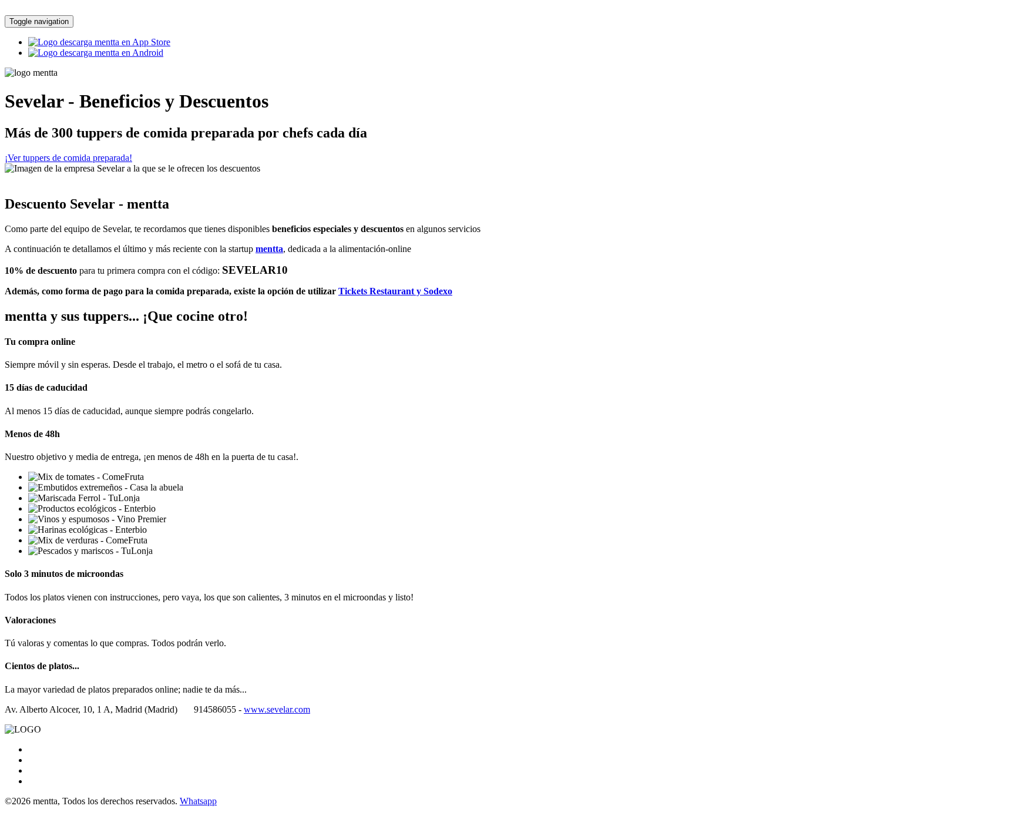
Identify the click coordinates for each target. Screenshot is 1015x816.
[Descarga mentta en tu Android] (95, 53)
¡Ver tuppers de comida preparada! (68, 158)
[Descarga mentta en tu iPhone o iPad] (99, 42)
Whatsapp (198, 801)
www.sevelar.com (277, 709)
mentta (269, 249)
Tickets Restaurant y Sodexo (395, 291)
